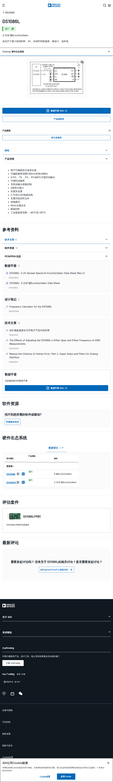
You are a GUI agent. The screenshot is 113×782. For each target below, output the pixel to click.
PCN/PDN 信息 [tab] (13, 256)
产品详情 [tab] (9, 158)
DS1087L (11, 482)
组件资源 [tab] (11, 247)
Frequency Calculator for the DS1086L (30, 306)
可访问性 (6, 722)
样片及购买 (56, 137)
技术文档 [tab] (11, 239)
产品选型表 (59, 119)
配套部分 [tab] (55, 447)
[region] (56, 770)
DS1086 (10, 474)
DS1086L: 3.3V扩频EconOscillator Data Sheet (34, 283)
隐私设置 (6, 733)
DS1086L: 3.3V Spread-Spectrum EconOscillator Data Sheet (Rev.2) (47, 273)
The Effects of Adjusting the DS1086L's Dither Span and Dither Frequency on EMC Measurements (54, 342)
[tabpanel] (56, 191)
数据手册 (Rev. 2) (59, 110)
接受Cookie (66, 776)
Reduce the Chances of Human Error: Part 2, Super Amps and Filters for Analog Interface (53, 355)
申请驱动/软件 (12, 422)
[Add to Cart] (23, 473)
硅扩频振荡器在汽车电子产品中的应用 (29, 330)
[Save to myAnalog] (17, 473)
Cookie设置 (7, 757)
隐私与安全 (7, 745)
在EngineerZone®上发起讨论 (54, 569)
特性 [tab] (7, 150)
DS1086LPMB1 (32, 516)
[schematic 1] (56, 78)
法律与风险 (7, 710)
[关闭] (108, 763)
